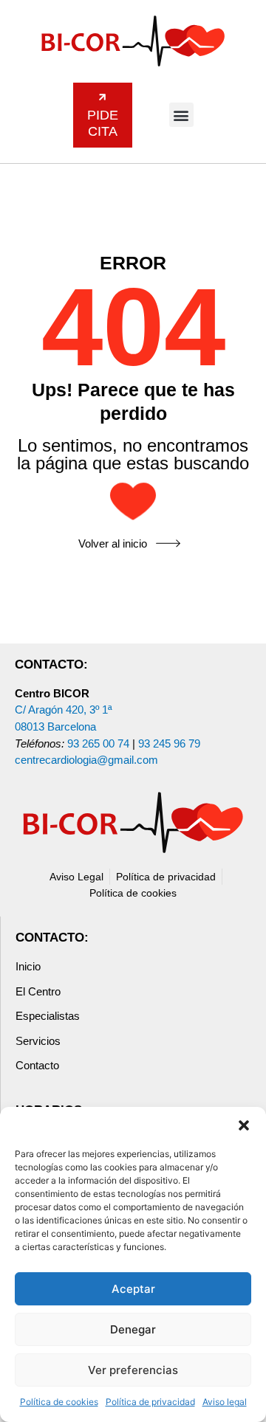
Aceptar (133, 1289)
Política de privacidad (150, 1401)
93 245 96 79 (169, 743)
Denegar (133, 1329)
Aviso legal (224, 1401)
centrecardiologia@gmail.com (86, 759)
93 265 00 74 (98, 743)
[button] (243, 1125)
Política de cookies (59, 1401)
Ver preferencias (133, 1370)
